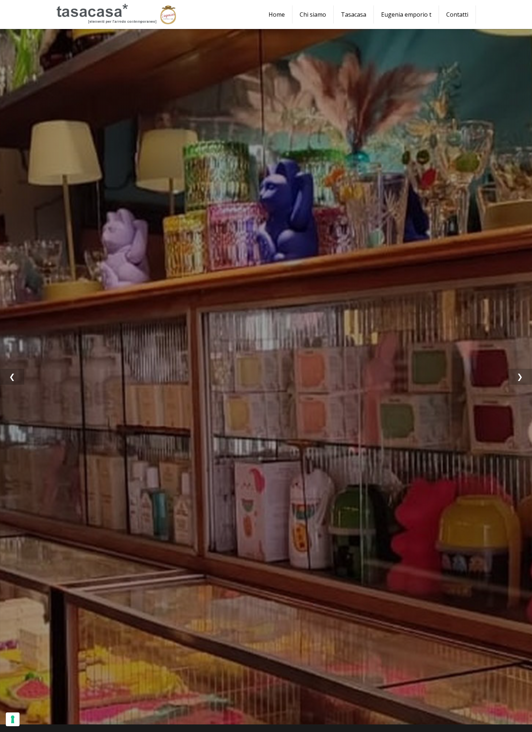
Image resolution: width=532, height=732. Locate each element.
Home (277, 14)
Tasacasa (353, 14)
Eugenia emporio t (406, 14)
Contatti (457, 14)
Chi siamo (313, 14)
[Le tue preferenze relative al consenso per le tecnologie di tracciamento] (13, 719)
